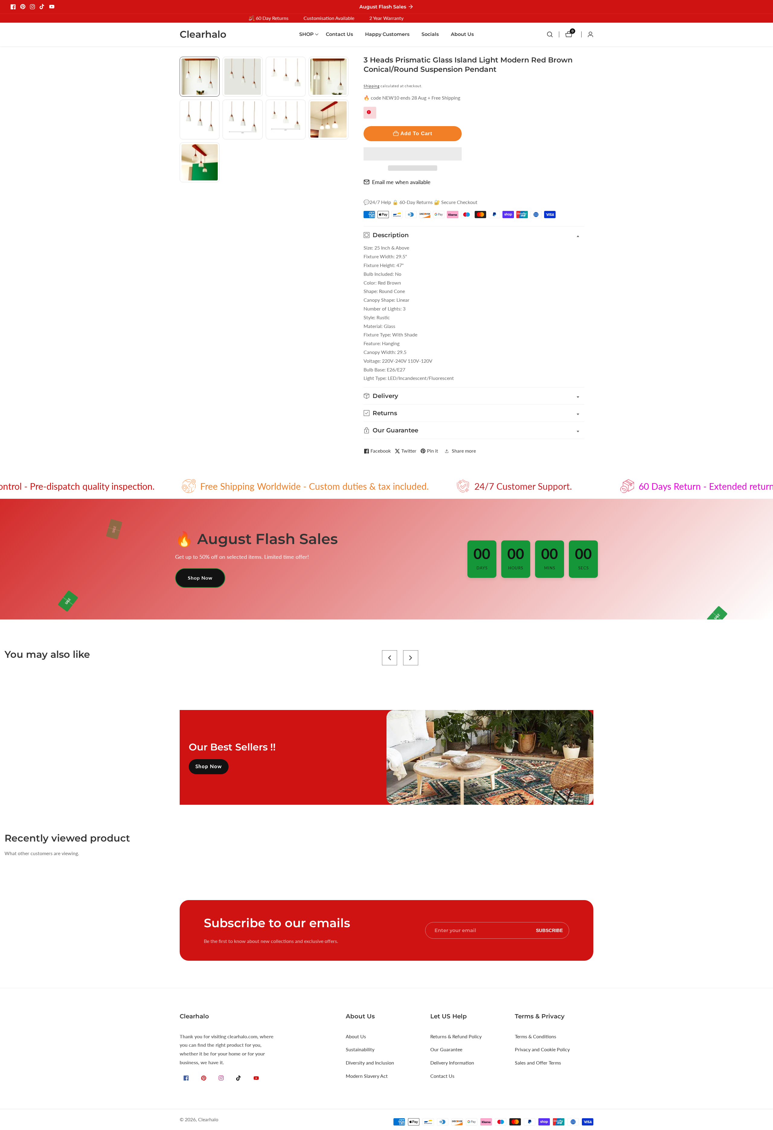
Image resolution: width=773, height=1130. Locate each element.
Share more (464, 451)
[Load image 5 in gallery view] (200, 119)
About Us (462, 34)
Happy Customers (387, 34)
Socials (430, 34)
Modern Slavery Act (367, 1076)
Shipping (372, 86)
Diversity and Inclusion (370, 1062)
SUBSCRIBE (549, 930)
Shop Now (200, 578)
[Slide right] (346, 189)
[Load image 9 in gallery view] (200, 162)
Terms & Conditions (535, 1036)
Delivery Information (452, 1062)
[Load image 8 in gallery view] (328, 119)
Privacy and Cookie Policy (542, 1049)
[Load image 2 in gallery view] (242, 77)
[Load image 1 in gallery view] (200, 77)
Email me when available (401, 182)
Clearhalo (208, 1119)
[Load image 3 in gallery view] (286, 77)
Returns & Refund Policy (456, 1036)
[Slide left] (182, 63)
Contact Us (339, 34)
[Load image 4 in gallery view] (328, 77)
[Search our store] (553, 34)
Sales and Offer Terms (538, 1062)
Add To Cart (416, 133)
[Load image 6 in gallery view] (242, 119)
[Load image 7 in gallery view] (286, 119)
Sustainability (360, 1049)
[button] (413, 154)
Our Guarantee (446, 1049)
